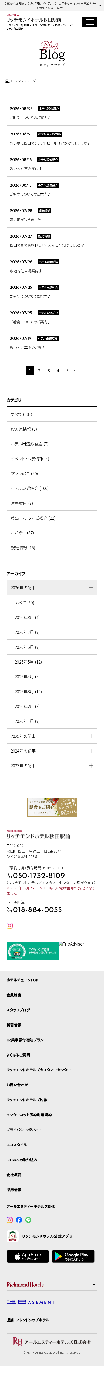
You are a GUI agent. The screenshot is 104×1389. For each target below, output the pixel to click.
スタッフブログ (18, 1009)
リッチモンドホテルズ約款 (27, 1099)
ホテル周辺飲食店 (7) (30, 444)
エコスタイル (17, 1144)
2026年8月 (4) (27, 617)
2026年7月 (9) (27, 632)
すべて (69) (24, 602)
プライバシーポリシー (24, 1129)
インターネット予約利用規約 (29, 1114)
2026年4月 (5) (27, 676)
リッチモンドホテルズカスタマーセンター (39, 1069)
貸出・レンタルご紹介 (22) (33, 518)
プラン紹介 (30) (24, 473)
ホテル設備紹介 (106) (30, 488)
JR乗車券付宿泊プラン (25, 1039)
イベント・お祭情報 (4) (30, 459)
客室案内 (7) (22, 503)
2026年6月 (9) (27, 647)
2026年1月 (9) (27, 721)
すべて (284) (21, 414)
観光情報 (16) (23, 548)
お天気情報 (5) (24, 429)
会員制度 (14, 994)
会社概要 (14, 1174)
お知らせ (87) (22, 533)
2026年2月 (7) (27, 706)
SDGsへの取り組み (22, 1159)
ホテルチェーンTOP (22, 979)
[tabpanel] (52, 807)
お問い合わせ (17, 1084)
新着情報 (14, 1024)
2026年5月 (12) (28, 662)
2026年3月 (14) (28, 691)
